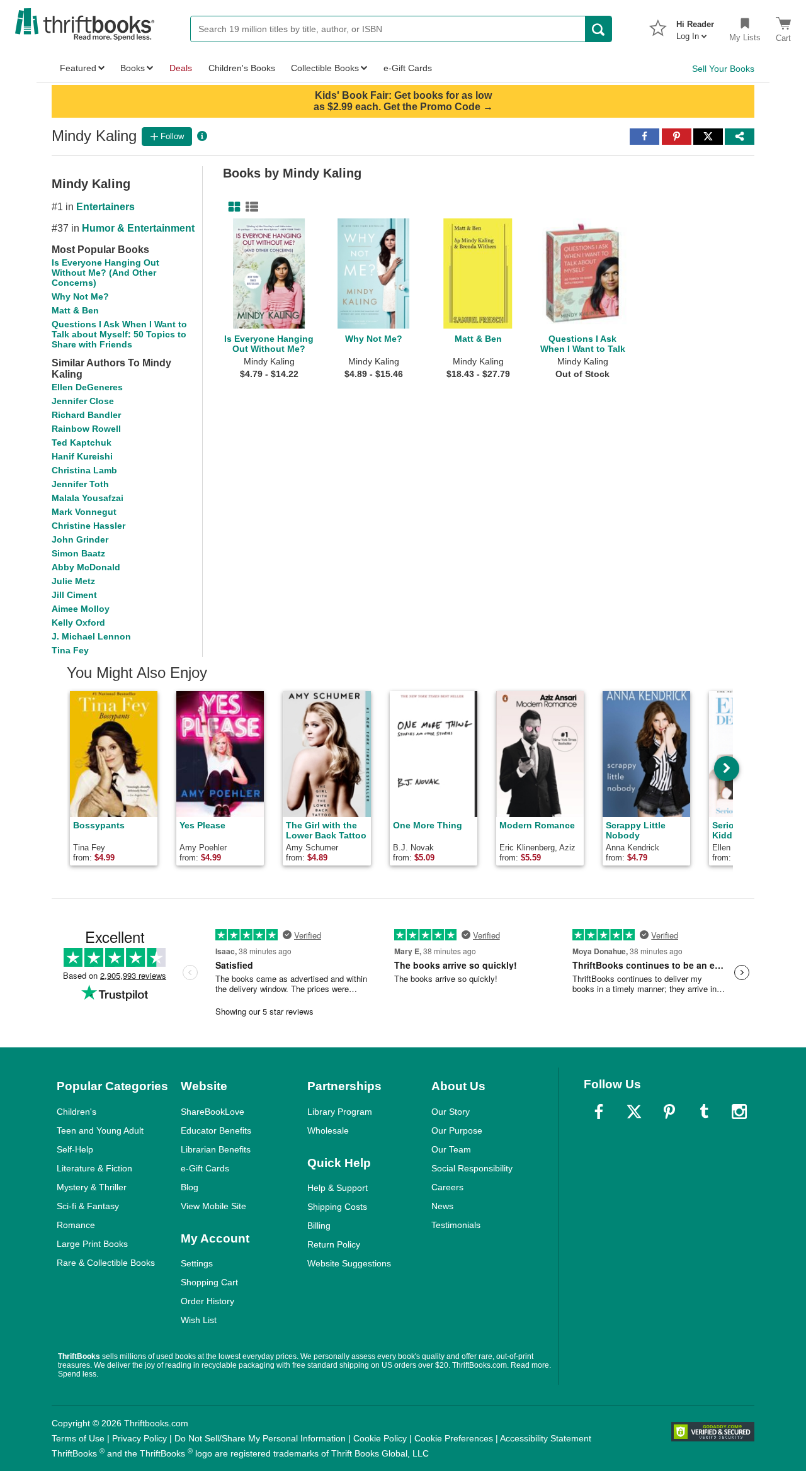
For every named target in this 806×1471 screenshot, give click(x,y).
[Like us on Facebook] (599, 1111)
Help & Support (337, 1188)
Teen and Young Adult (100, 1130)
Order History (207, 1301)
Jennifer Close (83, 401)
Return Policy (333, 1244)
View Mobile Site (213, 1206)
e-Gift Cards (205, 1168)
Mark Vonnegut (84, 512)
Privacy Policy (139, 1438)
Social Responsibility (472, 1168)
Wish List (199, 1320)
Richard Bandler (86, 415)
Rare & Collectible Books (106, 1263)
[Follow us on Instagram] (739, 1111)
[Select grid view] (232, 207)
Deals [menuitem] (180, 68)
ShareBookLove (212, 1112)
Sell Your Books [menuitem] (723, 69)
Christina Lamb (84, 470)
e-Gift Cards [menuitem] (407, 68)
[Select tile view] (249, 207)
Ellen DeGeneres (87, 387)
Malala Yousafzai (87, 498)
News (442, 1206)
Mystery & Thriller (92, 1187)
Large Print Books (92, 1244)
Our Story (450, 1112)
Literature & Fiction (94, 1168)
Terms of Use (78, 1438)
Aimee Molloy (81, 609)
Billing (319, 1225)
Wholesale (328, 1130)
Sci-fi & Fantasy (88, 1206)
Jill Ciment (74, 595)
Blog (189, 1187)
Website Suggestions (349, 1263)
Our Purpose (456, 1130)
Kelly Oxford (78, 622)
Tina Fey (70, 650)
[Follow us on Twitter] (634, 1111)
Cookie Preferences (453, 1438)
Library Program (339, 1112)
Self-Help (75, 1149)
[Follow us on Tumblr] (704, 1111)
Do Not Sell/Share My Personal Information (260, 1438)
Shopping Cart (209, 1282)
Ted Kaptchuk (81, 442)
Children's (76, 1112)
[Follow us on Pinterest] (669, 1111)
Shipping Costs (337, 1207)
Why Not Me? (80, 296)
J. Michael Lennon (91, 636)
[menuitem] (695, 26)
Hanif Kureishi (82, 456)
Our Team (451, 1149)
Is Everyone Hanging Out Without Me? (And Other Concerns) (105, 272)
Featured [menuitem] (78, 68)
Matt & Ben (75, 310)
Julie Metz (73, 581)
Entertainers (105, 206)
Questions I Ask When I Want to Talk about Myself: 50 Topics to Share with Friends (119, 334)
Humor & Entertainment (138, 228)
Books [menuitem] (132, 68)
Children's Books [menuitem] (241, 68)
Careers (447, 1187)
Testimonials (455, 1225)
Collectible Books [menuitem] (325, 68)
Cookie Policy (380, 1438)
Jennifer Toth (80, 484)
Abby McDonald (86, 567)
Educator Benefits (216, 1130)
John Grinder (80, 539)
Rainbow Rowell (86, 429)
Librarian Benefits (216, 1149)
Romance (76, 1225)
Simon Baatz (78, 553)
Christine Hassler (88, 526)
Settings (197, 1263)
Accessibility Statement (545, 1438)
